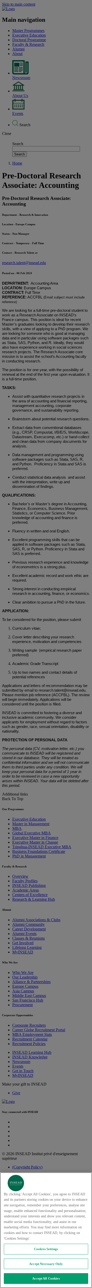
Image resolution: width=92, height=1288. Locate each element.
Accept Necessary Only (46, 1264)
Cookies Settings (46, 1249)
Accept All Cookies (46, 1278)
